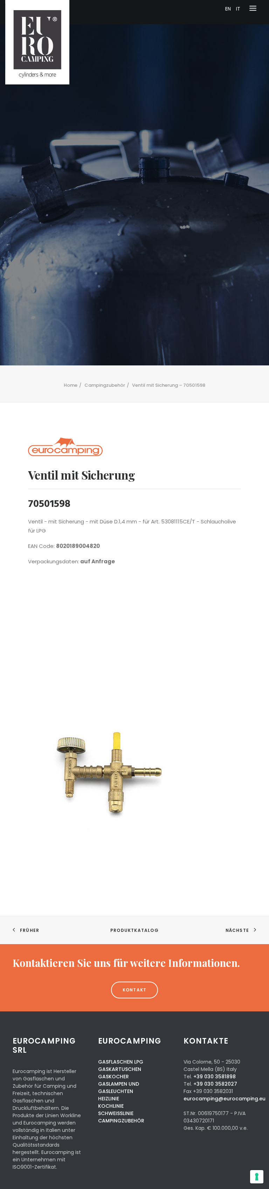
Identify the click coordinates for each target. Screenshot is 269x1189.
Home (70, 385)
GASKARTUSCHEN (119, 1069)
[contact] (134, 963)
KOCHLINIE (111, 1105)
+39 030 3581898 (214, 1076)
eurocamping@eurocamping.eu (224, 1098)
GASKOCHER (113, 1076)
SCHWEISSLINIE (115, 1113)
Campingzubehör (104, 385)
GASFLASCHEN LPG (120, 1061)
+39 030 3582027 (215, 1083)
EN (228, 8)
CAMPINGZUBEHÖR (121, 1120)
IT (238, 8)
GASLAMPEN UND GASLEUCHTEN (118, 1087)
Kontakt (134, 990)
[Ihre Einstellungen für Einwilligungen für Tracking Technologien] (256, 1176)
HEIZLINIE (108, 1098)
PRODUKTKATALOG (134, 930)
